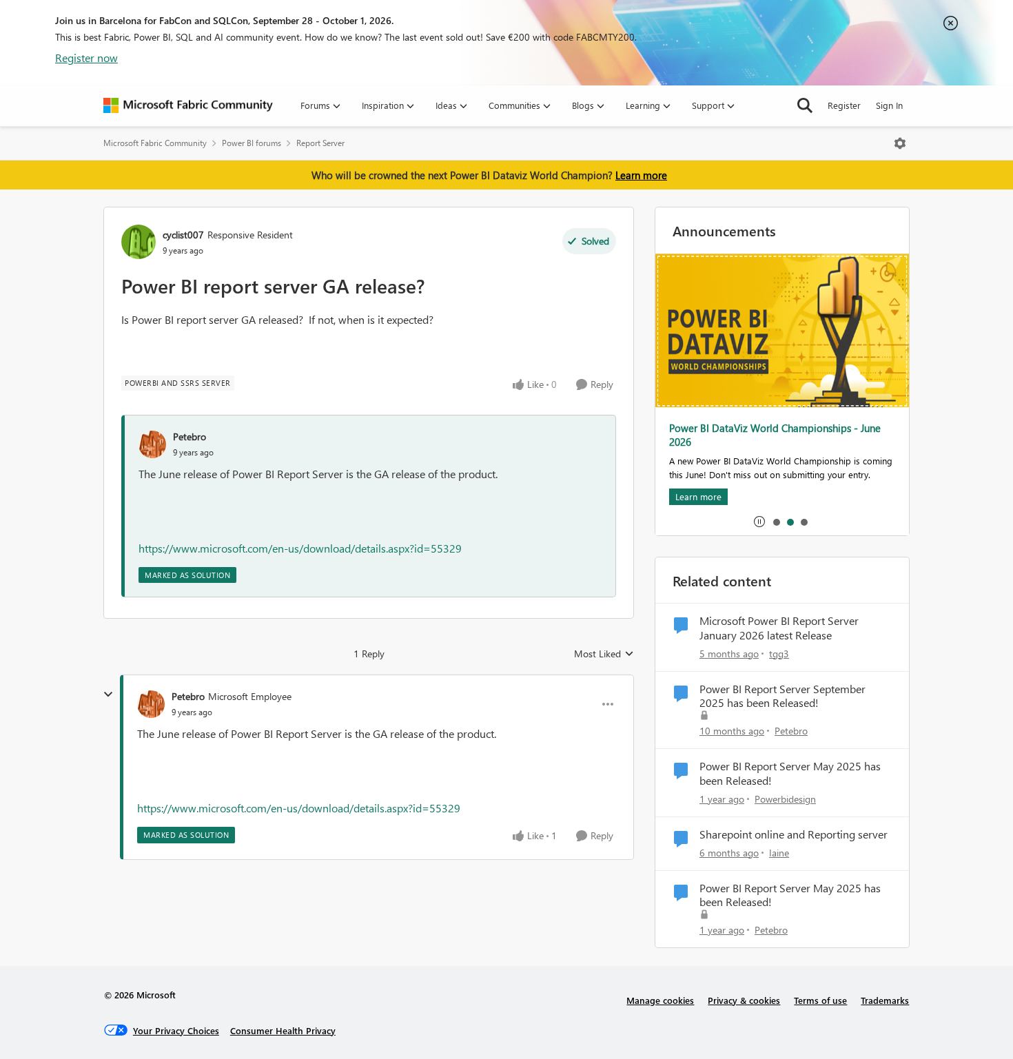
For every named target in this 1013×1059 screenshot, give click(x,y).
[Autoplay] (759, 521)
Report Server (320, 143)
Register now (86, 57)
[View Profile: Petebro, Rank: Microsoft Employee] (151, 704)
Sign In (889, 105)
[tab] (776, 521)
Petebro (189, 436)
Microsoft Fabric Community (155, 143)
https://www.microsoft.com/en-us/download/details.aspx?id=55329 (300, 548)
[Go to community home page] (188, 105)
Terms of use (820, 1000)
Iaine (779, 852)
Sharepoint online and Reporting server (793, 834)
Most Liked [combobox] (604, 654)
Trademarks (885, 1000)
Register (844, 105)
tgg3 (779, 653)
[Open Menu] (900, 143)
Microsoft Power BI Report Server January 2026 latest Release (779, 628)
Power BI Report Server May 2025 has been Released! (790, 773)
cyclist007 (183, 234)
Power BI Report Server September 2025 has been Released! (782, 696)
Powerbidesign (785, 798)
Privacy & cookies (744, 1000)
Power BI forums (251, 143)
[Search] (805, 105)
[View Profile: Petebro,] (152, 444)
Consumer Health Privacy (283, 1030)
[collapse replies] (108, 694)
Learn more (641, 175)
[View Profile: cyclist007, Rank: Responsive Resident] (138, 242)
